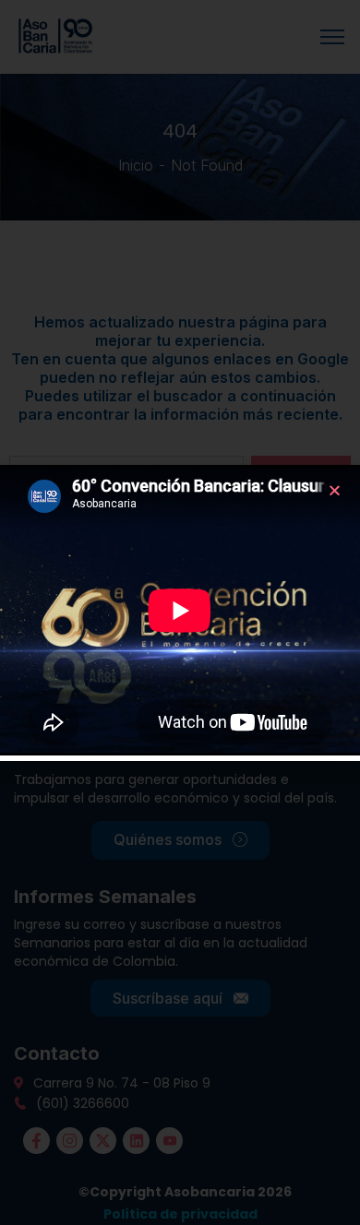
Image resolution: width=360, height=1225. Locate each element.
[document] (180, 612)
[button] (335, 490)
